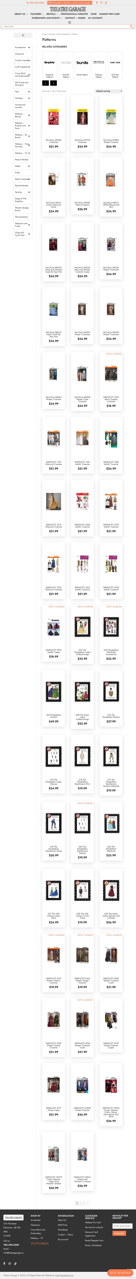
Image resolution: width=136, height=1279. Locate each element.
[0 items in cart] (23, 35)
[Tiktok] (106, 2)
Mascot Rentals (21, 159)
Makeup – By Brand (22, 136)
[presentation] (45, 83)
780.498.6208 (36, 2)
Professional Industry (74, 14)
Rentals (51, 14)
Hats (22, 92)
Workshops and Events (46, 18)
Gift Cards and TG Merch (21, 84)
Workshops (63, 1229)
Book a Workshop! (93, 1245)
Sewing (52, 34)
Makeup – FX (22, 153)
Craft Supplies (22, 67)
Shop (94, 14)
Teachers (35, 14)
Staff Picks (62, 1224)
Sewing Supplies (63, 34)
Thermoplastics (21, 216)
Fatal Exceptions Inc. (64, 1275)
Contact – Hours (75, 18)
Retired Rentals (21, 185)
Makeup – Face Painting (22, 145)
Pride (17, 172)
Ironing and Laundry (20, 106)
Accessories (22, 47)
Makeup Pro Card (109, 14)
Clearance (19, 53)
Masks (22, 166)
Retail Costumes (22, 179)
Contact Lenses (22, 60)
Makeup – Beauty (22, 115)
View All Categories (40, 1243)
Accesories (35, 1220)
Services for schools (94, 1227)
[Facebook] (97, 2)
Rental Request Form (94, 1240)
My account (95, 18)
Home (44, 34)
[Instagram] (101, 2)
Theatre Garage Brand (22, 209)
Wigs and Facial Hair (22, 234)
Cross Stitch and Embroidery (22, 74)
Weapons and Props (22, 225)
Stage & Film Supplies (21, 200)
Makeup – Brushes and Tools (22, 125)
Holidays (22, 98)
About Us (19, 14)
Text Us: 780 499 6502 (120, 1272)
